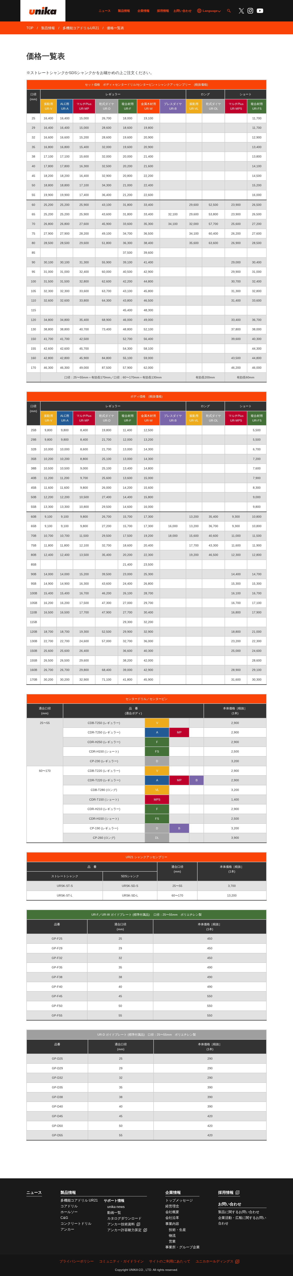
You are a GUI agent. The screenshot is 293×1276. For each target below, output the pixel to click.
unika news (116, 1207)
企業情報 (143, 10)
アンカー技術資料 (121, 1224)
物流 (170, 1235)
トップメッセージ (179, 1200)
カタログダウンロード (124, 1218)
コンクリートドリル (75, 1223)
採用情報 (163, 10)
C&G (64, 1218)
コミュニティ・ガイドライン (121, 1261)
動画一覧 (114, 1212)
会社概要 (172, 1212)
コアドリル (69, 1206)
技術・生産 (175, 1230)
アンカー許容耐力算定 (124, 1230)
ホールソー (69, 1212)
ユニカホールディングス (214, 1261)
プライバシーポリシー (76, 1261)
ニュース (105, 10)
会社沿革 (172, 1218)
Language (210, 10)
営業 (170, 1241)
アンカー (67, 1229)
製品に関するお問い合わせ (238, 1212)
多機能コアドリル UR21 (79, 1200)
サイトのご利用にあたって (169, 1261)
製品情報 (124, 10)
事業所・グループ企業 (182, 1247)
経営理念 (172, 1206)
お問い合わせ (183, 10)
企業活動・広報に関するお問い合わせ (242, 1220)
